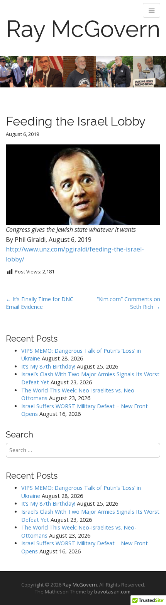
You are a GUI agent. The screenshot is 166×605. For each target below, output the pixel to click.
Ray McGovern (83, 28)
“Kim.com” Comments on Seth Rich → (128, 302)
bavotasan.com (112, 591)
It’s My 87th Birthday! (48, 366)
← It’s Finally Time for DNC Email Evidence (39, 302)
